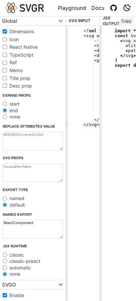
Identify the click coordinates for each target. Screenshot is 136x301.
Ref (13, 62)
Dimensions (22, 31)
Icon (14, 39)
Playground (72, 8)
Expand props (17, 95)
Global (9, 21)
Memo (16, 70)
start (14, 104)
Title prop (20, 78)
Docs (97, 8)
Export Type (15, 190)
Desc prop (21, 85)
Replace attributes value (29, 126)
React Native (24, 47)
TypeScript (21, 55)
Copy (126, 20)
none (15, 116)
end (14, 110)
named (17, 198)
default (17, 205)
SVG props (13, 158)
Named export (17, 214)
